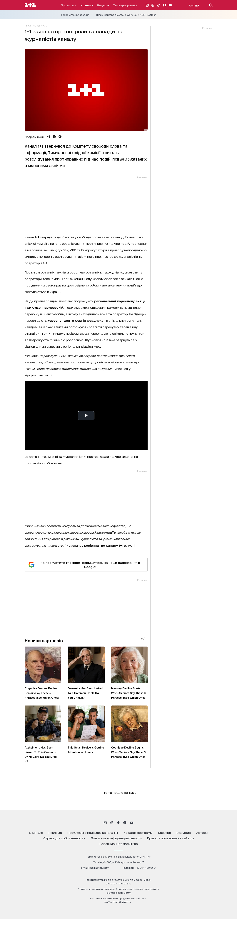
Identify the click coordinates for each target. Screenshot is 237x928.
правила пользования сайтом (170, 838)
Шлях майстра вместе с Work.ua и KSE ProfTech (126, 14)
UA (191, 5)
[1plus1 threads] (111, 822)
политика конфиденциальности (116, 838)
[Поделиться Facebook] (54, 136)
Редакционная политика (118, 843)
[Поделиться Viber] (60, 136)
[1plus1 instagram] (105, 822)
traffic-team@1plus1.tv (117, 902)
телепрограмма (125, 5)
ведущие (183, 832)
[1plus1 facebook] (124, 822)
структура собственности (64, 838)
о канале (36, 832)
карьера (164, 832)
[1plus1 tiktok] (118, 822)
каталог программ (138, 832)
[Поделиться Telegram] (48, 136)
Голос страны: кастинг (75, 14)
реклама (55, 832)
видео (102, 5)
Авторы (202, 832)
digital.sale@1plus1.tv (118, 892)
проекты (68, 5)
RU (197, 5)
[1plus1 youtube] (131, 823)
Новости (87, 5)
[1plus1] (30, 5)
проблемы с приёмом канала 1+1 (92, 832)
